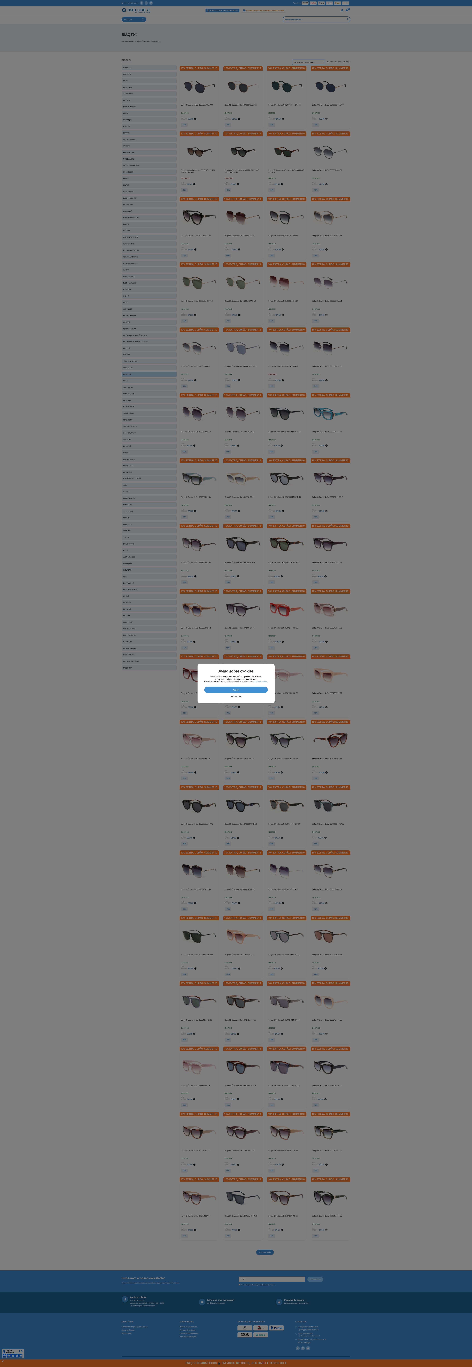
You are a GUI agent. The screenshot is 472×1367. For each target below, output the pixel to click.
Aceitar (236, 690)
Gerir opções (236, 696)
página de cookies (260, 682)
